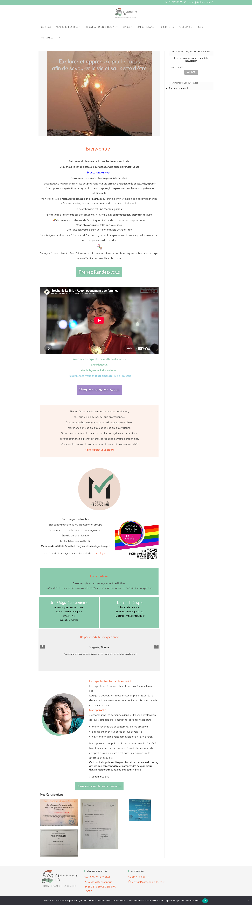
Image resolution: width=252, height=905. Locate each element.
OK (205, 900)
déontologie (98, 553)
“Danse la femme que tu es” (129, 611)
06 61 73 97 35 (175, 2)
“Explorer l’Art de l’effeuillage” (129, 615)
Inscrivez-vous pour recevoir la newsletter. (191, 59)
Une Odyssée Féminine (69, 602)
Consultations (99, 576)
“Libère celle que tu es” (129, 607)
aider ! (110, 449)
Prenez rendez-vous (99, 172)
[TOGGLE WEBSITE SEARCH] (59, 37)
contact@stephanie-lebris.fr (200, 2)
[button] (42, 646)
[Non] (248, 900)
